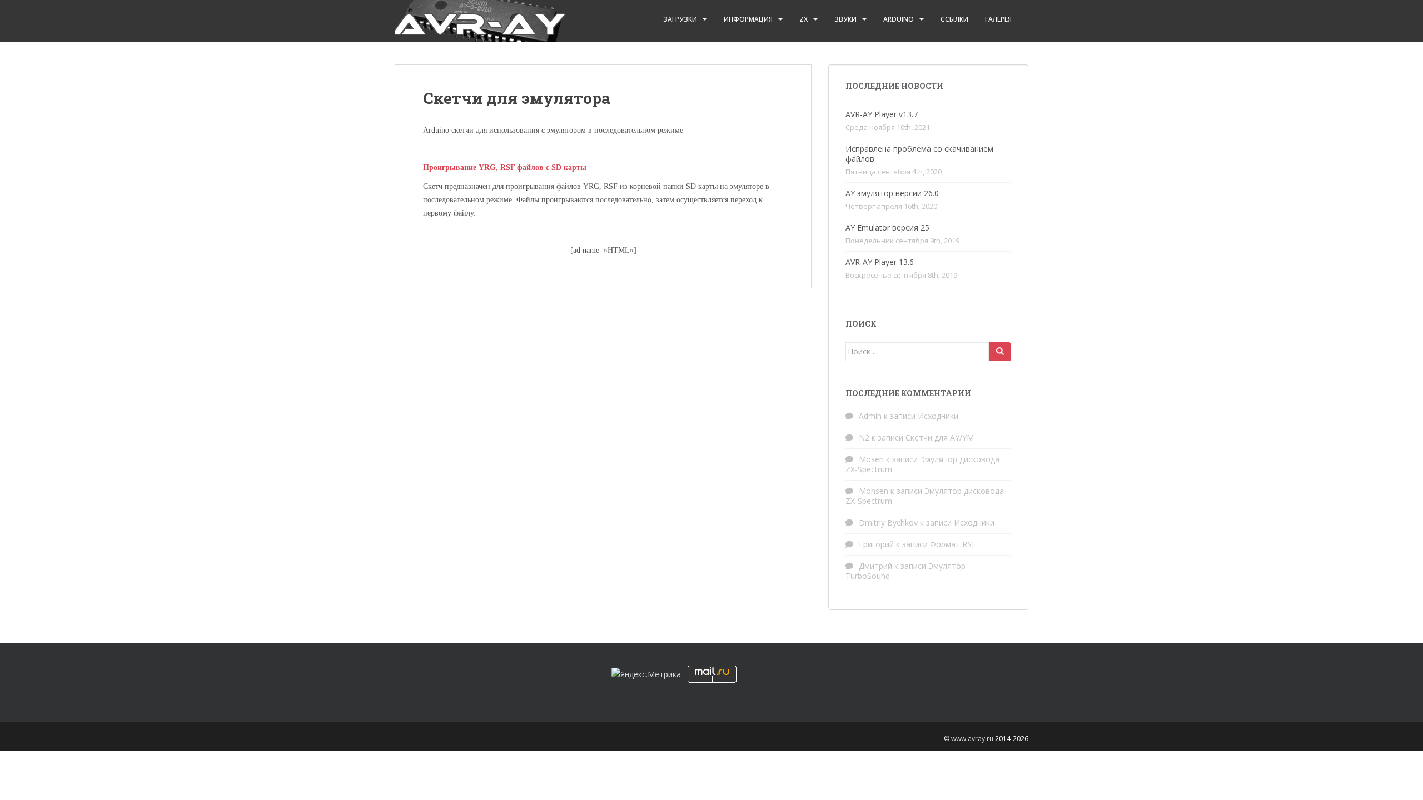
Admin (870, 416)
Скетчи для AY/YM (939, 437)
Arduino (898, 19)
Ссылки (954, 19)
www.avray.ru (972, 738)
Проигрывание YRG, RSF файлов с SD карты (504, 167)
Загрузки (680, 19)
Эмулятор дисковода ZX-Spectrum (922, 464)
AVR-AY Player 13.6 (879, 262)
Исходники (938, 416)
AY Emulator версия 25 (887, 227)
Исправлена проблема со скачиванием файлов (919, 153)
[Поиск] (1000, 351)
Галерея (998, 19)
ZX (803, 19)
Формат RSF (953, 544)
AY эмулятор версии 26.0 (892, 193)
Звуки (845, 19)
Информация (748, 19)
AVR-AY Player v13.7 (881, 114)
